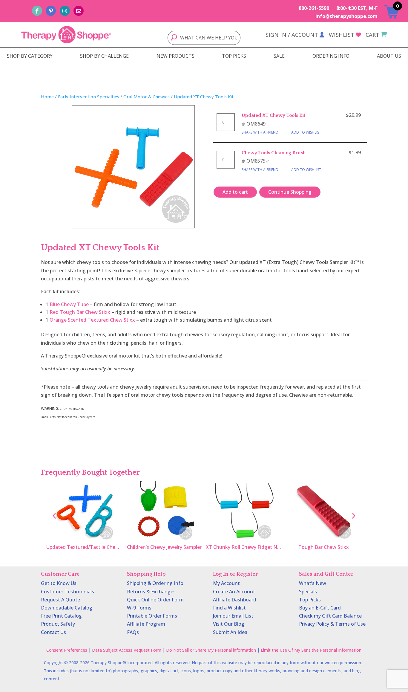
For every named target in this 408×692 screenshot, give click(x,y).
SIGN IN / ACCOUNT (292, 34)
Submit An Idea (230, 632)
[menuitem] (29, 56)
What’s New (312, 583)
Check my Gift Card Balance (330, 615)
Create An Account (234, 591)
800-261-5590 (314, 8)
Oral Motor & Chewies (146, 97)
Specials (308, 591)
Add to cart (235, 192)
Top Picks (310, 599)
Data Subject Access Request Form (126, 650)
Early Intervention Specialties (88, 97)
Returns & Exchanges (151, 591)
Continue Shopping (290, 192)
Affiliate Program (146, 624)
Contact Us (53, 632)
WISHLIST (341, 34)
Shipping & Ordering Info (155, 583)
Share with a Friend (260, 132)
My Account (226, 583)
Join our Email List (233, 615)
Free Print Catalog (61, 615)
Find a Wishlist (229, 607)
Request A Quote (60, 599)
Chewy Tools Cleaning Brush (274, 152)
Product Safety (58, 624)
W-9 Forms (139, 607)
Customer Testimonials (67, 591)
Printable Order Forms (152, 615)
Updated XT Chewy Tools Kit (273, 115)
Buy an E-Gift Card (320, 607)
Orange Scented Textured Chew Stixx (92, 320)
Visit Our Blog (228, 624)
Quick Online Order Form (155, 599)
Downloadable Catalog (66, 607)
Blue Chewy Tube (69, 304)
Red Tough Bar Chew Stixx (80, 312)
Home (47, 97)
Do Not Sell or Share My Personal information (211, 650)
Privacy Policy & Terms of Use (332, 624)
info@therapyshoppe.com (346, 16)
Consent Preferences (66, 650)
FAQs (133, 632)
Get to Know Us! (59, 583)
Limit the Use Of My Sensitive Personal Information (311, 650)
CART (372, 34)
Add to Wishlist (306, 132)
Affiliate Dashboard (234, 599)
